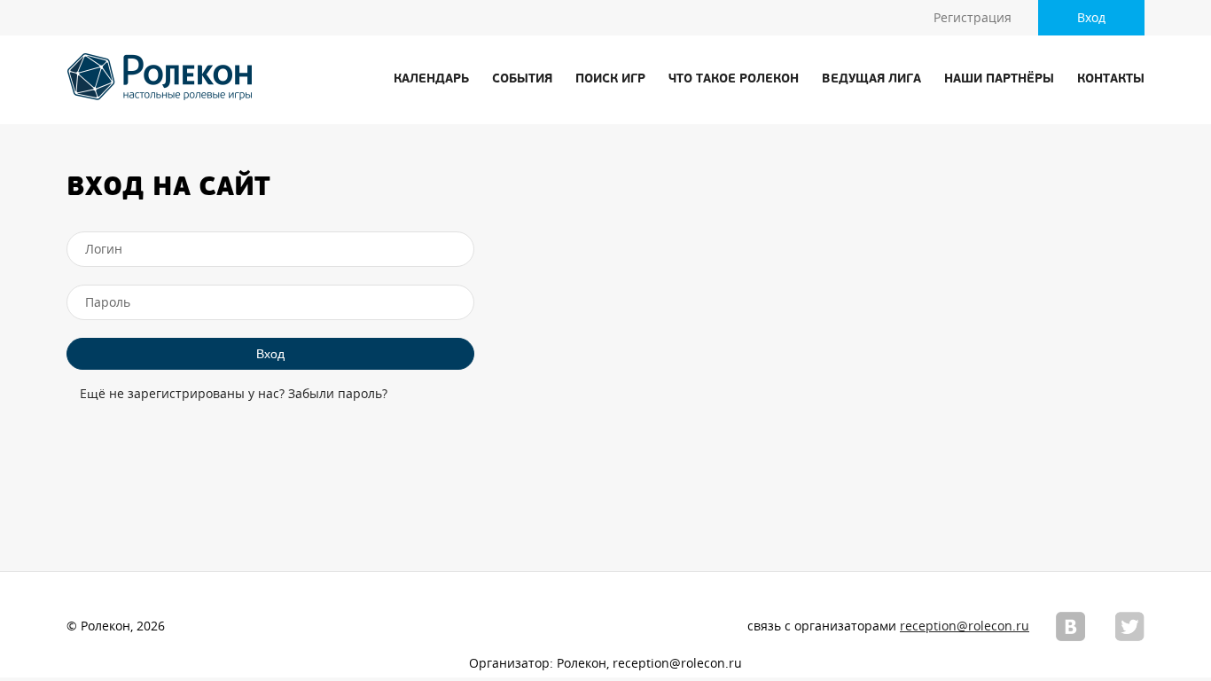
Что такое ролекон (733, 79)
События (522, 79)
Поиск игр (610, 79)
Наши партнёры (999, 79)
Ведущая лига (871, 79)
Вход (1091, 18)
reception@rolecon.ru (964, 626)
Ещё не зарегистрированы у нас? (182, 394)
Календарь (431, 79)
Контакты (1111, 79)
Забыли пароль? (337, 394)
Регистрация (973, 18)
